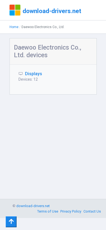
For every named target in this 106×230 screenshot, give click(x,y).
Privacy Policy (70, 211)
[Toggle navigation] (11, 221)
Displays (33, 73)
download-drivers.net (52, 10)
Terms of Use (47, 211)
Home (14, 27)
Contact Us (92, 211)
